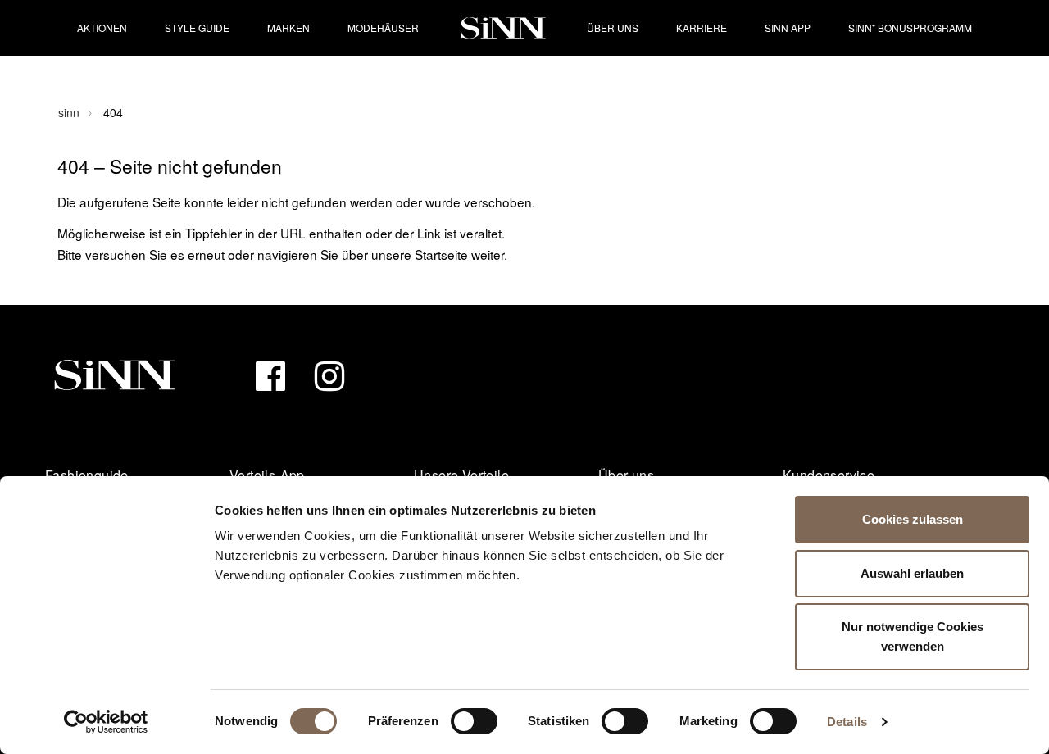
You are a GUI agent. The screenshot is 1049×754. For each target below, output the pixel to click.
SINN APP (788, 27)
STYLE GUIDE (197, 27)
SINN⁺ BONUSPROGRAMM (910, 27)
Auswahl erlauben (912, 573)
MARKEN (288, 27)
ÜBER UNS (612, 27)
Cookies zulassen (912, 519)
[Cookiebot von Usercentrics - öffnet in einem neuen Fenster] (106, 722)
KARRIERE (701, 27)
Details (847, 722)
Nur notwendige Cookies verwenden (912, 636)
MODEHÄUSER (383, 27)
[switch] (474, 721)
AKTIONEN (102, 27)
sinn (68, 112)
